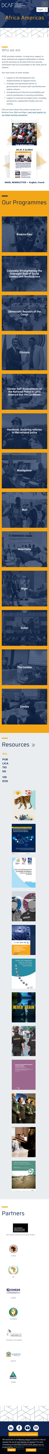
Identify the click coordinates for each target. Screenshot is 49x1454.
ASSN (13, 1256)
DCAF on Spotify (36, 1428)
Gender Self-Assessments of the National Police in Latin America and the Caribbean (24, 391)
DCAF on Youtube (27, 1428)
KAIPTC (13, 1361)
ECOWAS (13, 1319)
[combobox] (42, 9)
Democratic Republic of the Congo (24, 313)
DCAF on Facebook (19, 1428)
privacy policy (18, 1447)
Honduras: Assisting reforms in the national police (24, 431)
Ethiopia (24, 352)
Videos (5, 779)
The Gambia (24, 667)
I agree (11, 1449)
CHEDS (13, 1298)
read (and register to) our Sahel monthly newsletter (24, 114)
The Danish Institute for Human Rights (20, 1234)
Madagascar (24, 470)
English (40, 9)
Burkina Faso (24, 234)
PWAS (13, 1382)
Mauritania (24, 549)
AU (13, 1277)
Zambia (24, 706)
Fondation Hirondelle (14, 1340)
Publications (5, 765)
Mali (24, 509)
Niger (24, 588)
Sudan (24, 628)
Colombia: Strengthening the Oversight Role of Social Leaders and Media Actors (24, 273)
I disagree (31, 1449)
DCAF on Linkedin (11, 1428)
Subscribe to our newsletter (23, 1434)
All (4, 753)
